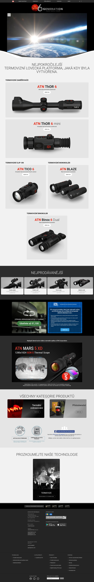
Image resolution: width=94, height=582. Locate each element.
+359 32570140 (31, 529)
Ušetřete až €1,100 (29, 323)
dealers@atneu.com (32, 534)
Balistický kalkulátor (17, 562)
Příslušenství (52, 562)
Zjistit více (65, 329)
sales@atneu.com (31, 533)
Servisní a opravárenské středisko (75, 557)
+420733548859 (31, 545)
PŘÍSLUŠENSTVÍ (47, 1)
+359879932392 (31, 525)
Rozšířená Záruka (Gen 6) (74, 565)
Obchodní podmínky (73, 560)
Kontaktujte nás (72, 570)
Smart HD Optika (53, 557)
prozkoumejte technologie (46, 496)
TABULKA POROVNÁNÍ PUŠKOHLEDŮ (34, 506)
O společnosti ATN (39, 557)
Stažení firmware (72, 567)
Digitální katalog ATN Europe (56, 567)
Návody (70, 562)
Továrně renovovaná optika (55, 565)
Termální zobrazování (17, 557)
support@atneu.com (32, 532)
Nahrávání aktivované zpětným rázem (20, 560)
